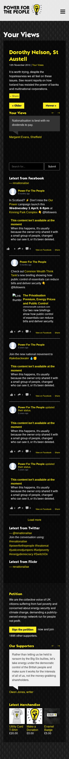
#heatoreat (41, 545)
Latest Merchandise (24, 705)
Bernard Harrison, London (25, 141)
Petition (15, 594)
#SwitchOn (41, 554)
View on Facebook (44, 249)
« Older (16, 105)
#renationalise (18, 541)
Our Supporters (21, 646)
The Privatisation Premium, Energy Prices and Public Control (39, 299)
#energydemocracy (21, 554)
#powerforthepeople (21, 545)
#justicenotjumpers (21, 549)
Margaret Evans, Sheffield (25, 137)
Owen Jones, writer (21, 692)
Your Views (21, 35)
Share (57, 249)
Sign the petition (22, 629)
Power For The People (27, 9)
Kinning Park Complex (23, 212)
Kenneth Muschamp (21, 150)
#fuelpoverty (41, 549)
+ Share (14, 96)
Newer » (51, 105)
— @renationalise (20, 533)
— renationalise (19, 183)
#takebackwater (19, 358)
